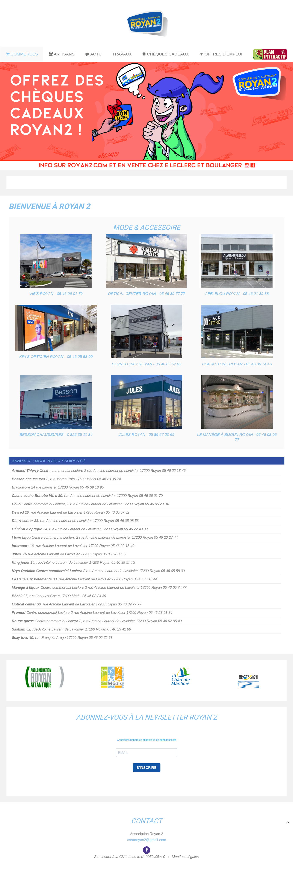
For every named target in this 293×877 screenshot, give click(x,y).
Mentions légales (185, 857)
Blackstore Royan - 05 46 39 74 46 (237, 364)
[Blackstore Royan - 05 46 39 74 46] (237, 331)
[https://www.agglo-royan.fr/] (44, 677)
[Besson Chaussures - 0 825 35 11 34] (56, 402)
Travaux (122, 54)
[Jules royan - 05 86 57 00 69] (146, 402)
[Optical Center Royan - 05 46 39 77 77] (146, 261)
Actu (95, 54)
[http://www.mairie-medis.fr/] (112, 677)
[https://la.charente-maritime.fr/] (180, 677)
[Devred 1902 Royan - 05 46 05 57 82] (146, 331)
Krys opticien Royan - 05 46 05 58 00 (56, 356)
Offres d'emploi (223, 54)
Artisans (64, 54)
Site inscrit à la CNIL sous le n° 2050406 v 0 (129, 857)
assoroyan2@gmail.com (146, 840)
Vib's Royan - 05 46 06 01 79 (56, 293)
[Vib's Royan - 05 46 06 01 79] (56, 261)
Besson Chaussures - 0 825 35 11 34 (56, 434)
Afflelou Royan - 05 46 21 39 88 (237, 293)
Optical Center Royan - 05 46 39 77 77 (146, 293)
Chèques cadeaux (167, 54)
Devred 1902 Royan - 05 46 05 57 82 (146, 364)
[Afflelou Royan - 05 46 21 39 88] (237, 261)
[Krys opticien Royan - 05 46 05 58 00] (56, 328)
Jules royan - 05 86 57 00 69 (146, 434)
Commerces (23, 54)
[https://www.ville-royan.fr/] (248, 677)
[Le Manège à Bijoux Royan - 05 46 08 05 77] (237, 402)
